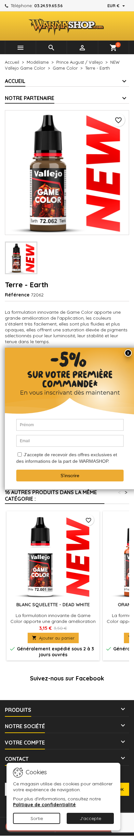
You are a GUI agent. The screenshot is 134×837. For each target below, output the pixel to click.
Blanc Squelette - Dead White (53, 605)
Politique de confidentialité (44, 805)
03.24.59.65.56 (48, 5)
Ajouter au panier (53, 638)
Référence (17, 295)
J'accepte (90, 818)
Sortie (37, 818)
